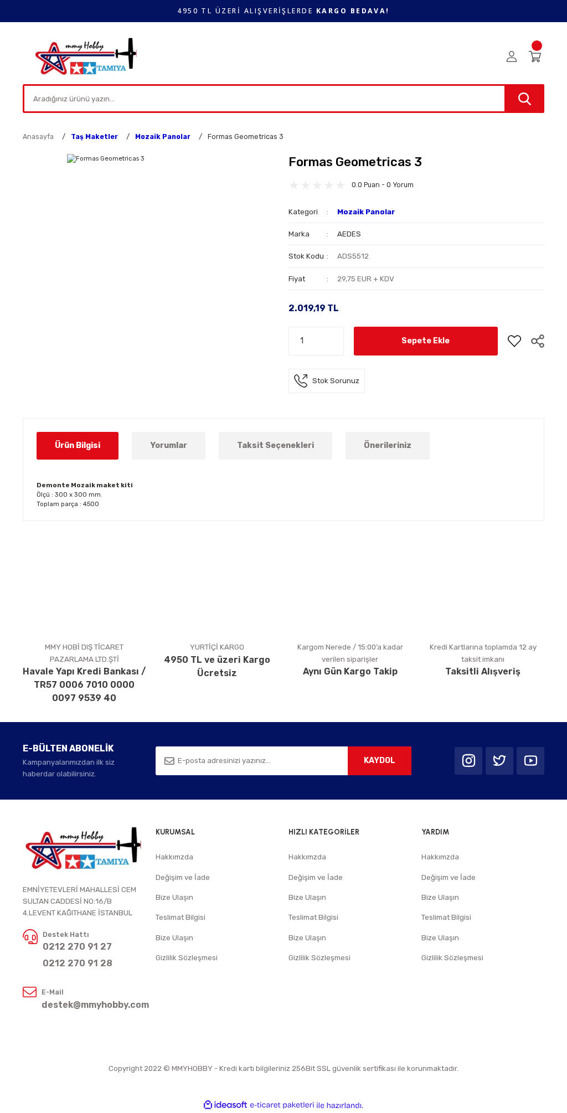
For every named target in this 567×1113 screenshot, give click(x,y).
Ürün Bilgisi (77, 445)
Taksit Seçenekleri (275, 445)
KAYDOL (379, 760)
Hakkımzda (174, 857)
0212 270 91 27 (77, 946)
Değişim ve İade (183, 877)
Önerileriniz (387, 445)
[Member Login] (511, 56)
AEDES (349, 234)
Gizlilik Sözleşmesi (187, 958)
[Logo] (87, 56)
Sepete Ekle (425, 341)
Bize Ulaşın (174, 897)
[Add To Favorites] (514, 341)
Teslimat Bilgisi (180, 917)
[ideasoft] (225, 1105)
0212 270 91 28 (77, 963)
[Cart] (536, 56)
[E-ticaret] (282, 1105)
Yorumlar (168, 445)
